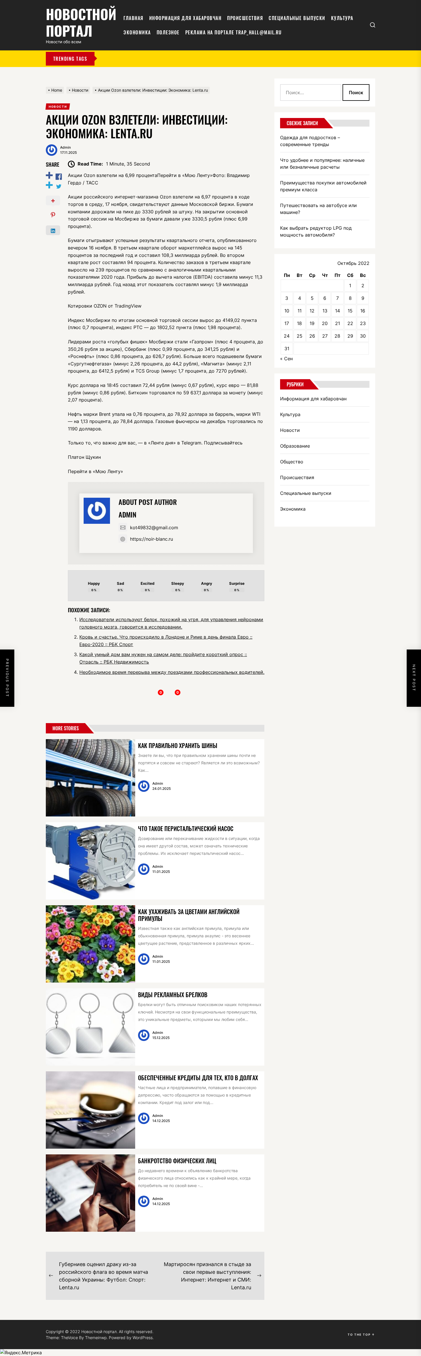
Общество (291, 462)
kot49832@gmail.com (154, 527)
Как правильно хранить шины (177, 745)
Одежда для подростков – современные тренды (310, 141)
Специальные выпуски (297, 18)
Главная (133, 18)
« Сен (286, 358)
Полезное (168, 32)
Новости (290, 430)
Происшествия (245, 18)
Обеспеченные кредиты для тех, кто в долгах (198, 1077)
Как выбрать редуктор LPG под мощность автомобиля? (316, 231)
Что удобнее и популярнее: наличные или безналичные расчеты (322, 163)
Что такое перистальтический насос (185, 828)
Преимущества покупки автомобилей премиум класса (323, 186)
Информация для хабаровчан (185, 18)
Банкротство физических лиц (177, 1160)
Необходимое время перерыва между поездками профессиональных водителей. (171, 672)
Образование (295, 446)
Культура (342, 18)
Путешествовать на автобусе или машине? (318, 208)
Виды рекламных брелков (172, 994)
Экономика (137, 32)
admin (65, 147)
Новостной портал (81, 22)
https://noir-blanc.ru (151, 539)
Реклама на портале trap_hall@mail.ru (233, 32)
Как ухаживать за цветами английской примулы (188, 915)
